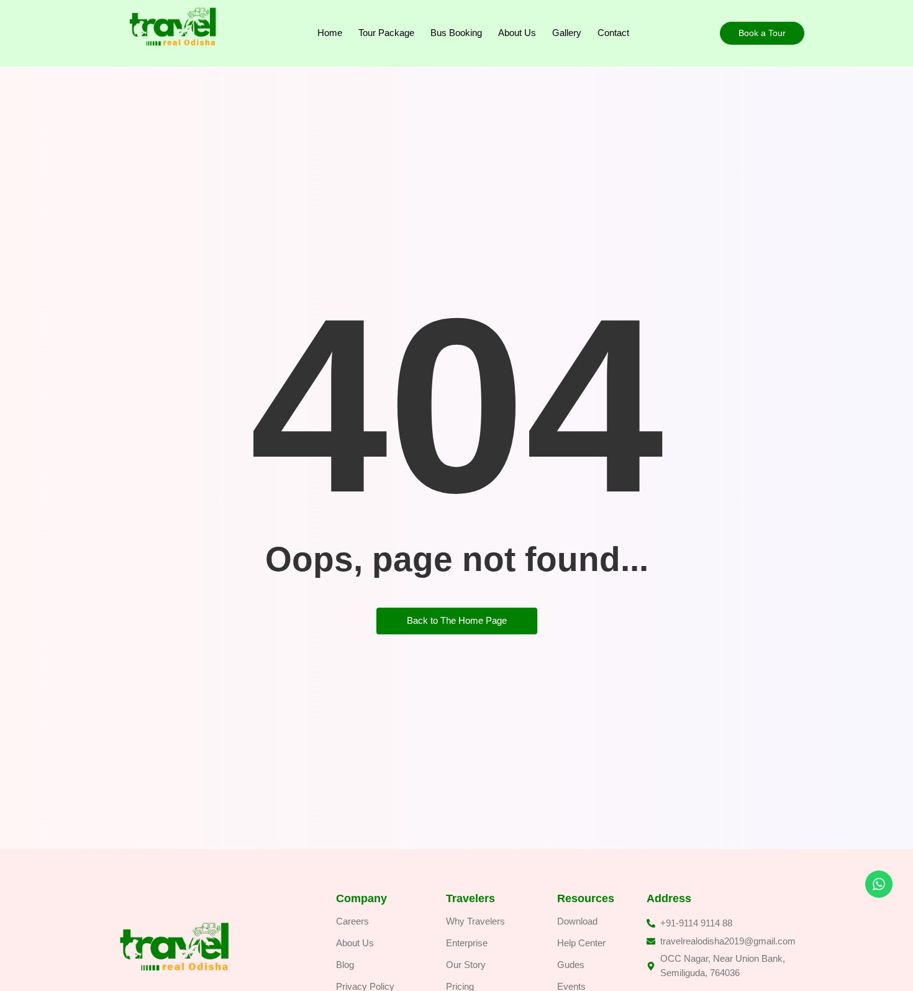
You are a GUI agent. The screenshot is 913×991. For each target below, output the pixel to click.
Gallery (566, 32)
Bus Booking (456, 32)
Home (329, 32)
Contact (613, 32)
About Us (517, 32)
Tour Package (386, 32)
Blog (345, 964)
